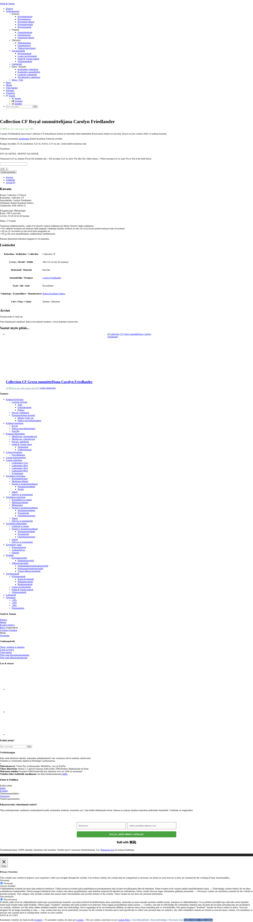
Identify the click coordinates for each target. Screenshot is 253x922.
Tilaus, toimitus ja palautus (12, 647)
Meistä (3, 622)
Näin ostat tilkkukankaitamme (14, 657)
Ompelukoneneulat (26, 515)
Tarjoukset (11, 597)
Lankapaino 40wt (20, 465)
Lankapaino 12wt (20, 463)
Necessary (8, 883)
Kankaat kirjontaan (14, 399)
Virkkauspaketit (19, 592)
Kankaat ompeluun (14, 423)
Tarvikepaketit (12, 574)
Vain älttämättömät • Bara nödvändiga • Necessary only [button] (157, 920)
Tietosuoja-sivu (107, 850)
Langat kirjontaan (14, 452)
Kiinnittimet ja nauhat (22, 500)
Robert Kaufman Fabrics (53, 293)
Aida (20, 404)
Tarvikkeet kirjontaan (15, 476)
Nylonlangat (17, 473)
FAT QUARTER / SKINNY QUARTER (19, 153)
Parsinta (15, 552)
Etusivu (3, 619)
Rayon (15, 426)
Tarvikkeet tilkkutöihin (16, 523)
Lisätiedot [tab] (10, 180)
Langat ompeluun (14, 460)
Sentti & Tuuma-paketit (22, 589)
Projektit (10, 555)
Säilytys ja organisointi (22, 494)
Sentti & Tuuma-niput (22, 444)
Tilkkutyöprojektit (20, 563)
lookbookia (24, 138)
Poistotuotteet (18, 608)
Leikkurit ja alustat (20, 526)
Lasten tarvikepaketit (21, 587)
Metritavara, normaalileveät (24, 436)
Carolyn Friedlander (51, 278)
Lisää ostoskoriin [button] (48, 388)
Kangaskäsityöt (19, 547)
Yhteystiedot (6, 652)
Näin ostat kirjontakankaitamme (14, 655)
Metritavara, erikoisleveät (23, 439)
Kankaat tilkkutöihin (15, 434)
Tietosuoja (5, 796)
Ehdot (3, 788)
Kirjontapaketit (18, 576)
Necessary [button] (5, 880)
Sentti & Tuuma (7, 3)
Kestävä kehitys (7, 625)
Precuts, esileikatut (20, 412)
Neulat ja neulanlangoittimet (25, 484)
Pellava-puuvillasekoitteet (29, 420)
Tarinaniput (23, 447)
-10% (14, 600)
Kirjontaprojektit (19, 558)
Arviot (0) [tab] (10, 182)
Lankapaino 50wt (20, 468)
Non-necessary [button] (7, 896)
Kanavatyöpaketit (26, 579)
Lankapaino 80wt (20, 471)
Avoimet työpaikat (8, 630)
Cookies (79, 920)
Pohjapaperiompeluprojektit (30, 568)
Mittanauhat (17, 505)
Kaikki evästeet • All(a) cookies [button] (198, 920)
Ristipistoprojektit (26, 560)
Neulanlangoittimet (26, 486)
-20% (14, 603)
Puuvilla (15, 431)
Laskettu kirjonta (19, 402)
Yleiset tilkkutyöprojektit (29, 571)
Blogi (2, 627)
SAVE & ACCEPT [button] (9, 915)
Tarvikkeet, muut (14, 544)
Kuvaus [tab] (9, 177)
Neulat (21, 489)
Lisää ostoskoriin (8, 172)
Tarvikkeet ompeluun (15, 497)
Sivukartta (4, 635)
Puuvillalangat (18, 455)
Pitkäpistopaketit (25, 581)
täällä (64, 774)
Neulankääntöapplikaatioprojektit (33, 566)
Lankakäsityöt (18, 550)
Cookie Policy (123, 920)
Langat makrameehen (16, 457)
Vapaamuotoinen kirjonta (23, 415)
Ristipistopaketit (25, 584)
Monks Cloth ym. (26, 418)
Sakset (15, 492)
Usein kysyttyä (7, 650)
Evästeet (4, 791)
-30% (14, 605)
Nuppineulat (23, 513)
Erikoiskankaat (24, 407)
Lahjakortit (11, 595)
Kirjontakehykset (20, 478)
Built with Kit (126, 842)
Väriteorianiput (24, 449)
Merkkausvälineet (20, 481)
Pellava (21, 410)
